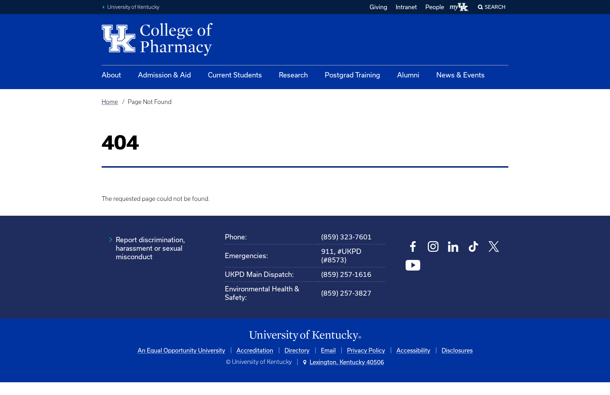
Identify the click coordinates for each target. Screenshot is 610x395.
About (111, 75)
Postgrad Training (352, 75)
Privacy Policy (366, 350)
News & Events (460, 75)
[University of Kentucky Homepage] (305, 336)
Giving (378, 7)
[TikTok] (474, 247)
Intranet (406, 7)
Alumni (408, 75)
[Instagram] (433, 247)
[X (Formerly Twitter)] (494, 247)
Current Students (235, 75)
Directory (297, 350)
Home (110, 102)
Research (293, 75)
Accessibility (413, 350)
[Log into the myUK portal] (459, 7)
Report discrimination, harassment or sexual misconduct (150, 248)
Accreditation (255, 350)
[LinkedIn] (453, 247)
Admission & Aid (164, 75)
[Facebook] (413, 247)
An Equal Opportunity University (181, 350)
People (434, 7)
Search (495, 7)
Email (328, 350)
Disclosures (457, 350)
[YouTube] (413, 266)
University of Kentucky (133, 7)
